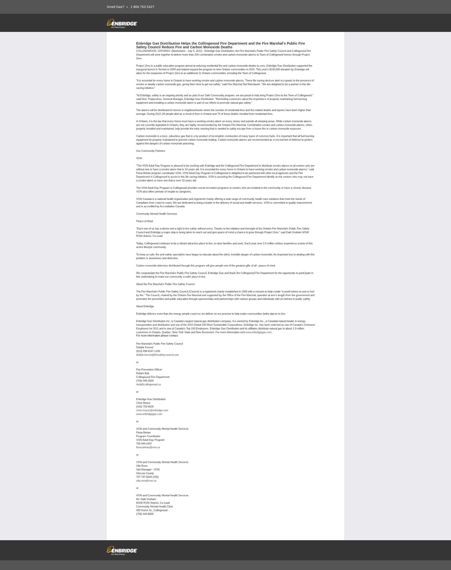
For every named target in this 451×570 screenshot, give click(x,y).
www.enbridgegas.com (258, 332)
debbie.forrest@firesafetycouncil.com (157, 354)
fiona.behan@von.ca (148, 447)
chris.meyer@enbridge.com (152, 410)
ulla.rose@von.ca (146, 480)
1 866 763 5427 (143, 7)
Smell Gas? (116, 7)
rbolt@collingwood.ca (148, 384)
